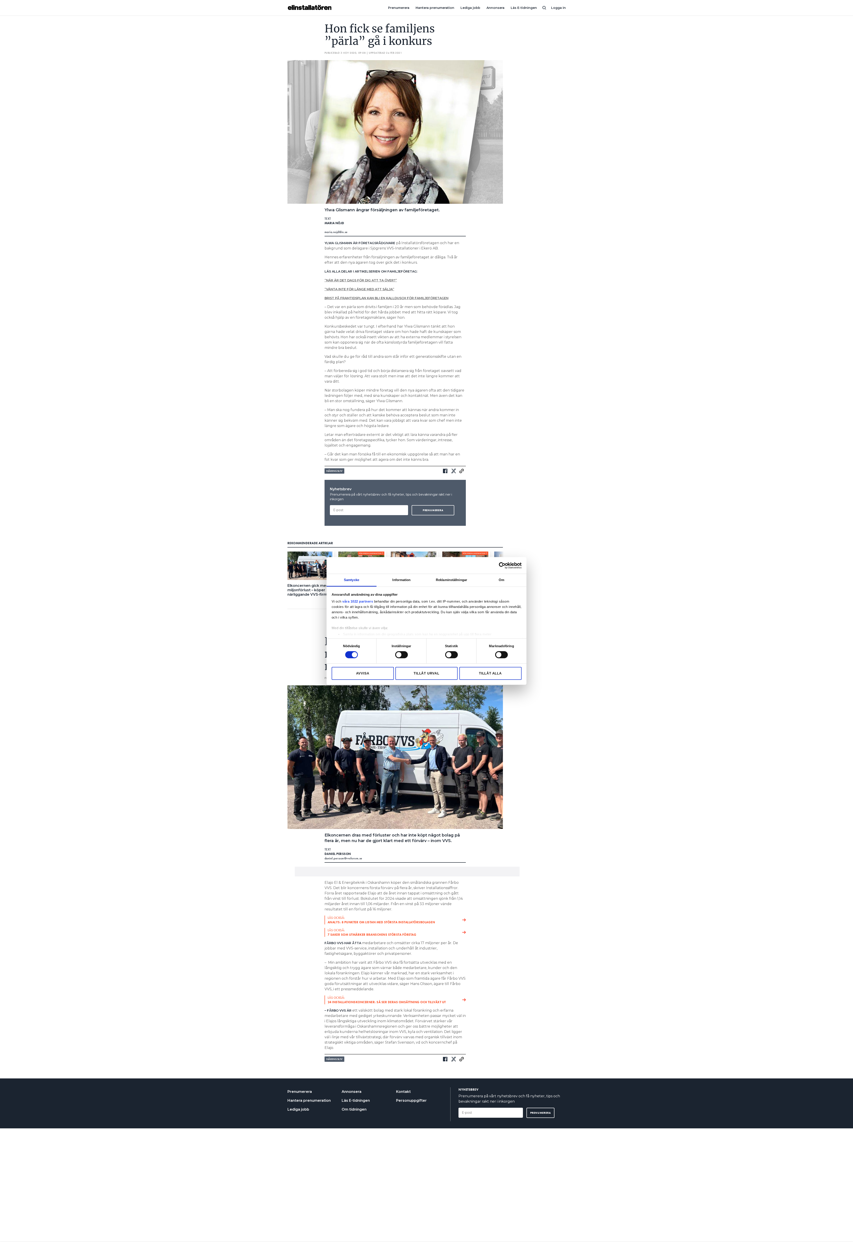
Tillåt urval (426, 673)
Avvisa (362, 673)
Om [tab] (501, 580)
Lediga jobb (470, 8)
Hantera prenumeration (435, 8)
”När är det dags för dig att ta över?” (361, 280)
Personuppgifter (411, 1100)
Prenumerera (398, 8)
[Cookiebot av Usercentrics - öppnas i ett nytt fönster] (502, 565)
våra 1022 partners (357, 601)
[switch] (401, 654)
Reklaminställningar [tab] (451, 580)
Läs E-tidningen (524, 8)
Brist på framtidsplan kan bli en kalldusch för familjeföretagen (386, 298)
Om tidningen (354, 1109)
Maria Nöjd (334, 223)
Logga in (558, 8)
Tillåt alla (490, 673)
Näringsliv (334, 471)
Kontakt (403, 1092)
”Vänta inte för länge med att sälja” (359, 289)
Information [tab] (401, 580)
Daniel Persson (338, 854)
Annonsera (495, 8)
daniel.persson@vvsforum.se (343, 858)
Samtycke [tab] (351, 580)
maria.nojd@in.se (336, 232)
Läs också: (381, 920)
